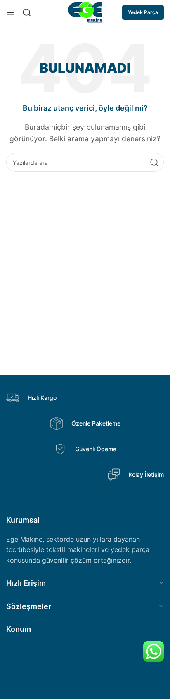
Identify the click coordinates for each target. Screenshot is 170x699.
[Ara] (154, 162)
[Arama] (27, 12)
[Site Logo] (85, 11)
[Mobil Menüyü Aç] (10, 12)
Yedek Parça (143, 12)
